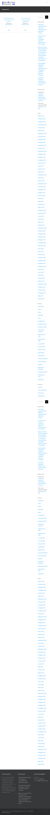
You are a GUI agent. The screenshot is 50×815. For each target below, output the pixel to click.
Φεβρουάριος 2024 (42, 151)
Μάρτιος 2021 (41, 207)
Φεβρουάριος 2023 (42, 174)
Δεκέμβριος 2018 (42, 260)
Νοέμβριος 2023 (41, 157)
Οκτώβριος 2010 (41, 292)
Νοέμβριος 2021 (41, 192)
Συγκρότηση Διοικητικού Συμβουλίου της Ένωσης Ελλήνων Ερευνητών (42, 81)
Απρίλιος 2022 (41, 180)
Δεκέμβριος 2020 (42, 210)
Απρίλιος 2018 (41, 278)
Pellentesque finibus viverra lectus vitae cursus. (9, 20)
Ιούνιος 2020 (41, 219)
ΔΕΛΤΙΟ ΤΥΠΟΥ (41, 349)
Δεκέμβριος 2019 (42, 233)
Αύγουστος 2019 (41, 245)
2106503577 (41, 779)
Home (39, 309)
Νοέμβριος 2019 (41, 236)
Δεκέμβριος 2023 (42, 154)
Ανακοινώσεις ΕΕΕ (42, 324)
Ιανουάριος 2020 (41, 231)
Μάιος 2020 (40, 222)
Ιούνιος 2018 (41, 272)
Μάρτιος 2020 (41, 225)
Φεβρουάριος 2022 (42, 183)
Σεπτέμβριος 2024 (42, 145)
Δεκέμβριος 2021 (42, 189)
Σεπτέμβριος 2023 (42, 160)
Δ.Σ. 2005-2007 (41, 343)
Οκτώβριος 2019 (41, 239)
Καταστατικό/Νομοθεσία (41, 368)
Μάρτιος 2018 (41, 281)
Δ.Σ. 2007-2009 (41, 346)
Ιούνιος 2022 (41, 177)
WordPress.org (41, 396)
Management (10, 24)
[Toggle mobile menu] (47, 2)
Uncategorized (41, 321)
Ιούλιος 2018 (41, 269)
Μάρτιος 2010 (41, 298)
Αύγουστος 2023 (41, 163)
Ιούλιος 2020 (41, 216)
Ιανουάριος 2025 (41, 136)
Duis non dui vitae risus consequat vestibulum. (25, 20)
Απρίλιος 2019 (41, 254)
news (39, 318)
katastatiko (40, 315)
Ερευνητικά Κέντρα (42, 361)
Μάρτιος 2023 (41, 171)
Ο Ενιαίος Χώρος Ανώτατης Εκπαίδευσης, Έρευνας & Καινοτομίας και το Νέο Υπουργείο (25, 788)
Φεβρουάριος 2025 (42, 133)
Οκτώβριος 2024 (41, 142)
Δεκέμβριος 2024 (42, 139)
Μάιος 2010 (40, 295)
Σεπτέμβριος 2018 (42, 266)
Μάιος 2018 (40, 275)
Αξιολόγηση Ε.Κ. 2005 (41, 340)
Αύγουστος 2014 (41, 290)
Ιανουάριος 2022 (41, 186)
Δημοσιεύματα (41, 352)
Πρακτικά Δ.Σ (41, 379)
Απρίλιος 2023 (41, 169)
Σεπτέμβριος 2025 (42, 124)
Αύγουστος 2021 (41, 195)
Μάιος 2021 (40, 201)
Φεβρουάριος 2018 (42, 284)
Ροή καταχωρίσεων (42, 390)
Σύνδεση (40, 387)
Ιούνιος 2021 (41, 198)
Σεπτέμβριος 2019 (42, 242)
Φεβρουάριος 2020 (42, 228)
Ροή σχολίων (41, 393)
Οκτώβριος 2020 (41, 213)
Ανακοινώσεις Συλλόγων (41, 330)
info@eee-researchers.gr (42, 780)
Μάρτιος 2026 (41, 115)
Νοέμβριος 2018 (41, 263)
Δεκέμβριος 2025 (42, 121)
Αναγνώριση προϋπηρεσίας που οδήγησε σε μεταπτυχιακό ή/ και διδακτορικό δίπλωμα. (25, 780)
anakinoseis (40, 306)
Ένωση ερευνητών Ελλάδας (16, 811)
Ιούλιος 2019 (41, 248)
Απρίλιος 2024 (41, 148)
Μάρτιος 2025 (41, 130)
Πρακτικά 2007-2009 (42, 372)
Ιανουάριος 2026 (41, 118)
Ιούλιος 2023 (41, 166)
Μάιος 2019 (40, 251)
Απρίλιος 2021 (41, 204)
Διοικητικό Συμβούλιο (43, 358)
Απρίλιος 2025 (41, 127)
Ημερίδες (40, 364)
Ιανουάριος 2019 (41, 257)
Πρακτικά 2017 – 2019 (41, 375)
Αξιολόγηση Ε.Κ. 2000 (41, 335)
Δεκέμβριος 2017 (42, 287)
